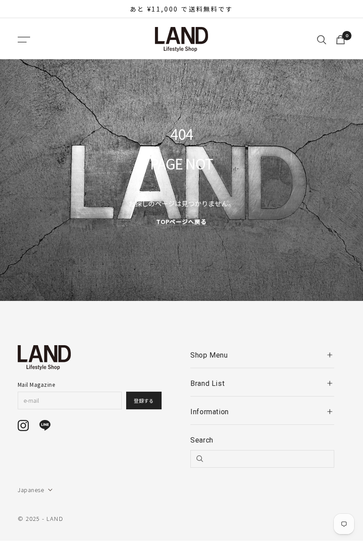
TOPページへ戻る (181, 221)
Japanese (31, 489)
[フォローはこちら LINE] (44, 425)
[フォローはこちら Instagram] (23, 425)
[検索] (322, 40)
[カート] (340, 40)
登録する (144, 400)
